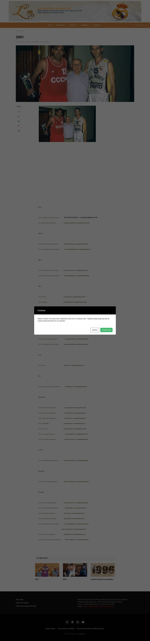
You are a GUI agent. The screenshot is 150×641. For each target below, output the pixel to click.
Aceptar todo (106, 330)
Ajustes (94, 330)
